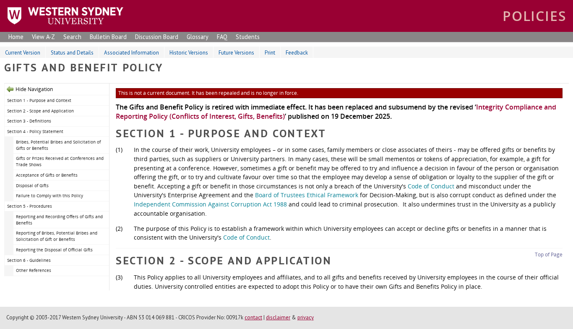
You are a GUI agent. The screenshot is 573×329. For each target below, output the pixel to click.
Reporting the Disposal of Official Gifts (54, 250)
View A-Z (43, 37)
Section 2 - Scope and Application (40, 111)
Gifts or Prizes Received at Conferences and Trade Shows (60, 161)
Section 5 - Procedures (29, 206)
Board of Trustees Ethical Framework (306, 195)
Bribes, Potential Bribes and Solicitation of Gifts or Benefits (58, 145)
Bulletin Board (108, 37)
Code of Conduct (431, 186)
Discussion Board (156, 37)
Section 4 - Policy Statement (35, 131)
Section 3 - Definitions (29, 121)
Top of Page (549, 254)
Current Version (22, 52)
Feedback (297, 52)
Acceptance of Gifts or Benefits (47, 175)
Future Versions (236, 52)
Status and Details (72, 52)
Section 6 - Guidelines (29, 260)
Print (270, 52)
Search (72, 37)
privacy (305, 317)
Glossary (197, 37)
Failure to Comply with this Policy (49, 195)
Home (15, 37)
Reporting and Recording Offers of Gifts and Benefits (59, 220)
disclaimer (278, 317)
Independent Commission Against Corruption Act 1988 (210, 204)
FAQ (222, 37)
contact (253, 317)
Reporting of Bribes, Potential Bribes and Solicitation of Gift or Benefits (56, 236)
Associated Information (131, 52)
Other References (33, 270)
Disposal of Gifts (32, 185)
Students (248, 37)
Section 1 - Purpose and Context (39, 100)
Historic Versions (188, 52)
